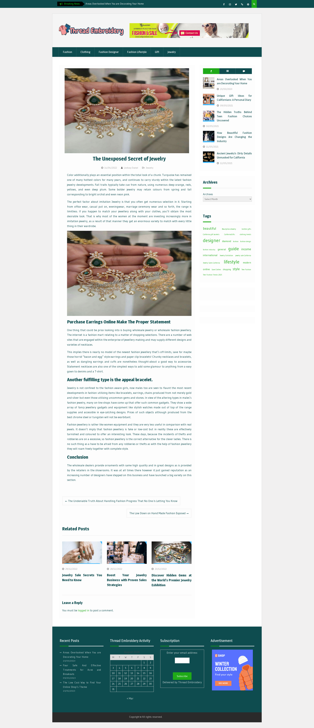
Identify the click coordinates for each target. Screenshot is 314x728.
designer (211, 240)
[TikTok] (242, 4)
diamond (226, 241)
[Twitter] (236, 4)
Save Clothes (216, 270)
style (236, 269)
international (210, 255)
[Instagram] (230, 4)
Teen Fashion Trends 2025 (212, 275)
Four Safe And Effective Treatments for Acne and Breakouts (82, 670)
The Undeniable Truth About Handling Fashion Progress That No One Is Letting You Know (122, 501)
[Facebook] (224, 4)
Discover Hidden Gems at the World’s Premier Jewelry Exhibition (172, 580)
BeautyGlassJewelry (229, 229)
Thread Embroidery (190, 682)
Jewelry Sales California (211, 263)
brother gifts (246, 229)
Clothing (85, 52)
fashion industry (209, 250)
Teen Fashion (246, 270)
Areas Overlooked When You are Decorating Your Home (115, 3)
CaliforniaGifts (229, 234)
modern (247, 262)
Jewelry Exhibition (226, 255)
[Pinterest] (248, 4)
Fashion (67, 52)
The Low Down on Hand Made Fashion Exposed (157, 513)
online (206, 269)
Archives (208, 194)
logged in (83, 610)
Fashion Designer (109, 52)
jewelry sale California (243, 255)
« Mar (130, 698)
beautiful (209, 228)
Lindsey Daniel (131, 167)
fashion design (245, 241)
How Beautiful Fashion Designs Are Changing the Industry (234, 137)
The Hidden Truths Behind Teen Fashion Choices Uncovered (234, 116)
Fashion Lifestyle (137, 52)
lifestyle (231, 262)
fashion (235, 241)
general (222, 249)
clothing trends (245, 234)
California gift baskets (211, 234)
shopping (227, 269)
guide (233, 248)
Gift (157, 52)
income (246, 249)
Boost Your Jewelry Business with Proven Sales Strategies (127, 580)
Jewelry (171, 52)
